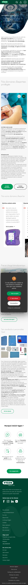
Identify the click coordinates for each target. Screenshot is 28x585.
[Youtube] (17, 502)
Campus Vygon (6, 560)
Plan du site (14, 569)
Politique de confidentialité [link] (14, 308)
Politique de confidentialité (14, 572)
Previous (19, 96)
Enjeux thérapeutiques (8, 512)
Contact (4, 522)
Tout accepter (15, 293)
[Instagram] (9, 502)
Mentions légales (14, 566)
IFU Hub (4, 550)
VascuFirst (5, 557)
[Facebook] (5, 502)
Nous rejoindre (6, 525)
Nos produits (6, 510)
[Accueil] (5, 2)
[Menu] (25, 2)
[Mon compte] (21, 2)
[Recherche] (17, 2)
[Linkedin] (13, 502)
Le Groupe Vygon (7, 520)
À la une (5, 515)
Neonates (5, 555)
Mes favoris (5, 527)
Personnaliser (14, 303)
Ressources (5, 517)
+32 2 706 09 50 (6, 543)
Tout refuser (14, 298)
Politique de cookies (14, 575)
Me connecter (6, 530)
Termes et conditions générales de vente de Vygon (14, 583)
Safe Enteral (6, 552)
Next (23, 96)
